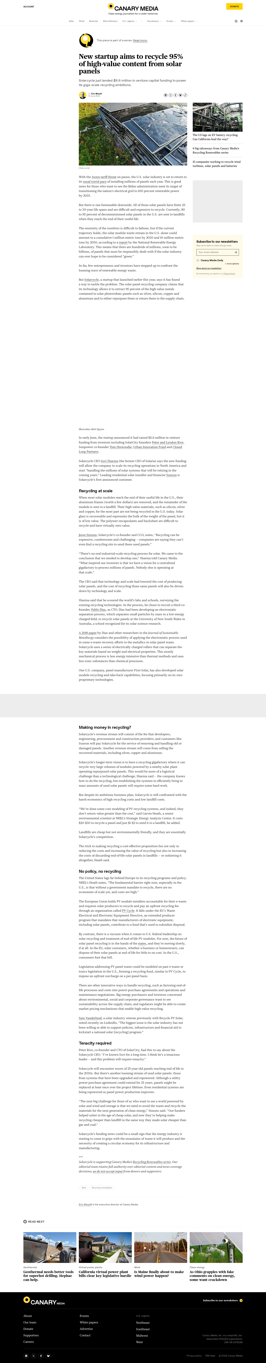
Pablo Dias (98, 609)
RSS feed (210, 1355)
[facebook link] (41, 1356)
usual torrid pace (95, 181)
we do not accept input (108, 1171)
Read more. (140, 40)
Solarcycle (91, 279)
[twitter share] (170, 95)
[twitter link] (33, 1356)
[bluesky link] (48, 1356)
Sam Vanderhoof (90, 1018)
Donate (234, 6)
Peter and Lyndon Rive (167, 442)
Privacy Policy (229, 274)
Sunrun (171, 475)
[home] (133, 7)
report (123, 242)
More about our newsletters (208, 268)
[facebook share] (175, 95)
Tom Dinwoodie (121, 447)
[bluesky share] (180, 95)
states (142, 943)
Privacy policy (194, 1355)
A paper (88, 633)
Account (28, 6)
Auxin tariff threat (104, 177)
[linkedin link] (26, 1356)
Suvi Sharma (109, 461)
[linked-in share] (165, 95)
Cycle (128, 910)
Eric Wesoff (85, 1204)
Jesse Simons (88, 535)
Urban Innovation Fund (149, 447)
